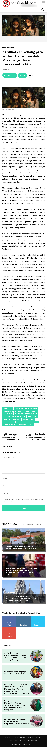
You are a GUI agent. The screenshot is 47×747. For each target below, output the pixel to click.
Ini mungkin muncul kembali (26, 414)
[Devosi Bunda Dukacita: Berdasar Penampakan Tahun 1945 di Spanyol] (23, 539)
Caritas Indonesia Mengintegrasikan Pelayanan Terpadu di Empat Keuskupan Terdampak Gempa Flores (16, 656)
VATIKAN (30, 738)
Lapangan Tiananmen (12, 419)
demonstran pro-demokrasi (26, 408)
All (23, 524)
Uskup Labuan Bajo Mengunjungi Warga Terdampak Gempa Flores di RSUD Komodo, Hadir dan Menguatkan (15, 705)
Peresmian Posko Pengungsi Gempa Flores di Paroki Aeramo (16, 673)
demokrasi (8, 408)
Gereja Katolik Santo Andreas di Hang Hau (20, 411)
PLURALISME (13, 740)
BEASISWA (30, 524)
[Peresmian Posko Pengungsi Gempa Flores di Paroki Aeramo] (36, 672)
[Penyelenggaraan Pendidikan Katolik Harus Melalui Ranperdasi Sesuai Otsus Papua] (36, 721)
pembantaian (9, 422)
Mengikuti (23, 617)
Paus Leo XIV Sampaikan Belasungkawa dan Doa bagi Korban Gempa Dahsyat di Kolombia (22, 598)
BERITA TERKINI (11, 542)
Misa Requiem (28, 419)
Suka (9, 617)
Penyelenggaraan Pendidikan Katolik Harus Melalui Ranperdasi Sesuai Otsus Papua (16, 721)
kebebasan (32, 416)
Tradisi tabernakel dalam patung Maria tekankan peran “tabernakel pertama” (11, 436)
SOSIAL (38, 738)
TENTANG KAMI (32, 740)
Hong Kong (8, 414)
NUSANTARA (9, 738)
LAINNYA (22, 740)
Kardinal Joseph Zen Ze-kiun (14, 416)
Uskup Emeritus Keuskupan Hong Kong (18, 425)
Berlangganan (9, 628)
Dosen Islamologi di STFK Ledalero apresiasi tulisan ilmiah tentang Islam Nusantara (35, 436)
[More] (30, 75)
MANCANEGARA (8, 47)
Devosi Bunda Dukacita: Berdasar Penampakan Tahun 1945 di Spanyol (22, 547)
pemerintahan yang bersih (27, 422)
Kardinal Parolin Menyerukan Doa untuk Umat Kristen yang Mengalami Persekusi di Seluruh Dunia (21, 571)
